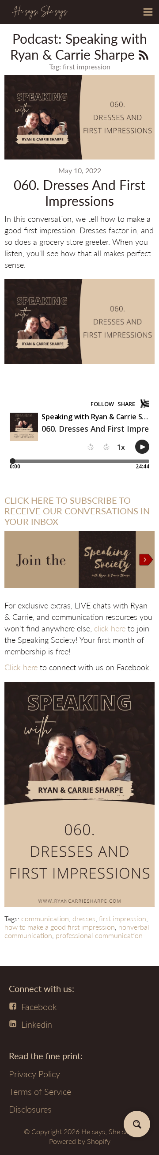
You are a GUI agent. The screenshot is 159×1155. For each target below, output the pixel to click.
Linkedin (36, 1024)
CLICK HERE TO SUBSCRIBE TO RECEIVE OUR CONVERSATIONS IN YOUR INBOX (77, 511)
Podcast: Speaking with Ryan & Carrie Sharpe (78, 46)
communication (45, 918)
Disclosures (30, 1109)
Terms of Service (40, 1091)
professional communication (99, 935)
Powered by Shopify (79, 1141)
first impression (122, 918)
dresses (83, 918)
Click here (21, 667)
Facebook (39, 1006)
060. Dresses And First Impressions (79, 193)
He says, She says (108, 1131)
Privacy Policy (34, 1073)
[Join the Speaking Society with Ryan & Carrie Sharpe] (79, 589)
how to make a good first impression (59, 927)
